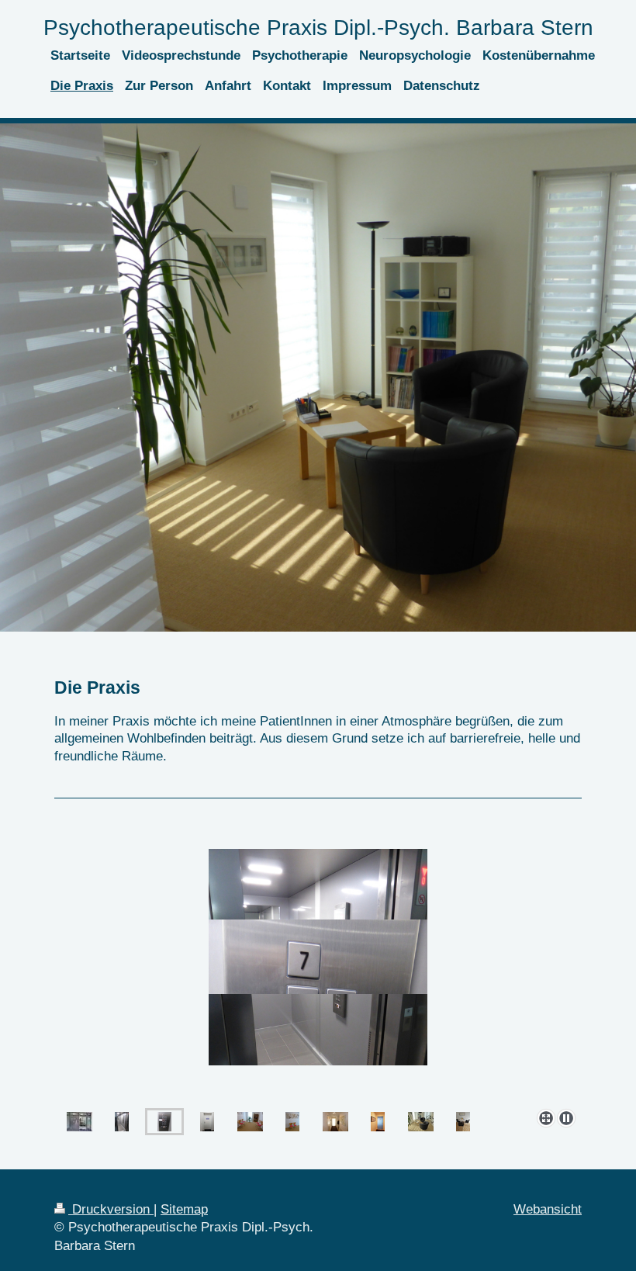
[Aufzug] (122, 1121)
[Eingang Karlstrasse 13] (79, 1121)
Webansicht (547, 1209)
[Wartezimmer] (250, 1121)
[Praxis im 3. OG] (318, 957)
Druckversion (111, 1209)
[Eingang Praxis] (207, 1121)
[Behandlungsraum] (421, 1121)
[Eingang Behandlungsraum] (378, 1121)
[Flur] (335, 1121)
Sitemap (184, 1209)
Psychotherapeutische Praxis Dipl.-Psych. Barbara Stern (318, 28)
